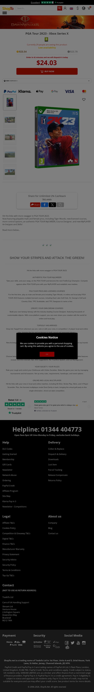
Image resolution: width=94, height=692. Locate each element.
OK (47, 354)
